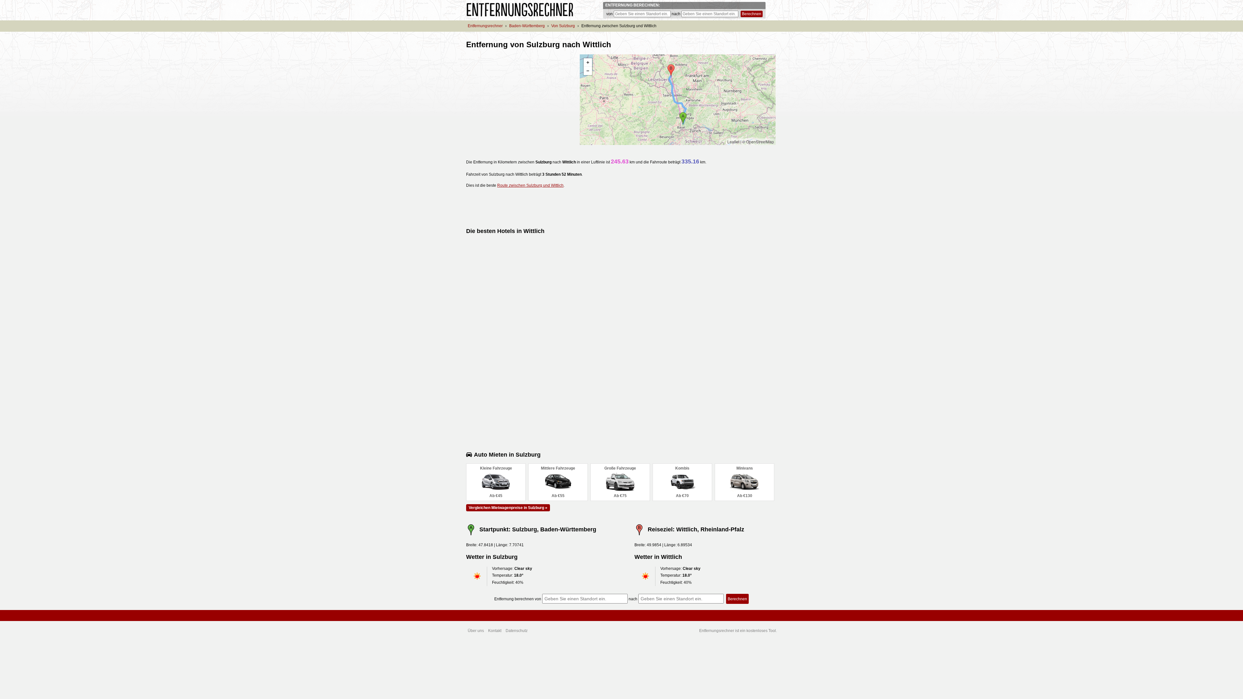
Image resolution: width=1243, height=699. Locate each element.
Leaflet (733, 141)
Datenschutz (517, 630)
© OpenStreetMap (758, 141)
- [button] (588, 71)
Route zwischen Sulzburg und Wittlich (530, 185)
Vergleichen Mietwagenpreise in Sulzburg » (508, 507)
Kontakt (494, 630)
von (609, 14)
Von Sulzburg (563, 26)
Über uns (476, 630)
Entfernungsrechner (485, 26)
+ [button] (588, 62)
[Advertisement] (520, 99)
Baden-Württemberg (527, 26)
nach (676, 14)
